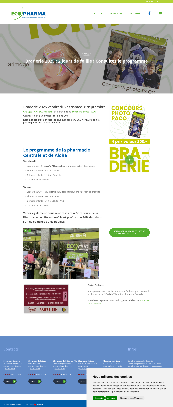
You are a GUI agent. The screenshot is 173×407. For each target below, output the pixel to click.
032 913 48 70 (35, 368)
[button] (160, 13)
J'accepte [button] (99, 398)
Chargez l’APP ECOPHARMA (38, 111)
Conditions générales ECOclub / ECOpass (144, 363)
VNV (41, 404)
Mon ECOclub (152, 1)
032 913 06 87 (60, 368)
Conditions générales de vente (140, 361)
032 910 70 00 (10, 368)
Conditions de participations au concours (145, 366)
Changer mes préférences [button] (131, 398)
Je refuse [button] (111, 398)
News (86, 54)
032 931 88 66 (84, 368)
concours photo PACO (84, 111)
